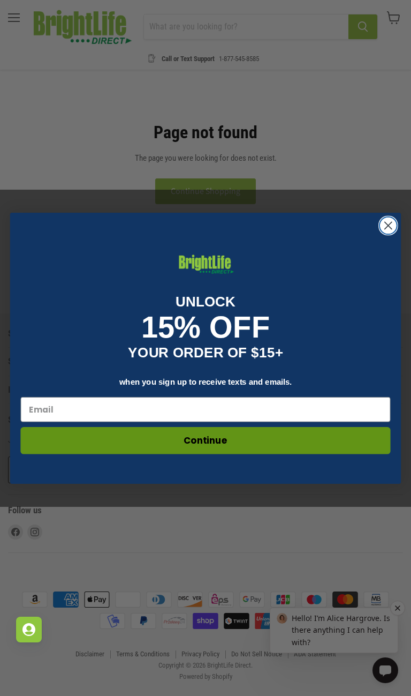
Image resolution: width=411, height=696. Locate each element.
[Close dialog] (388, 225)
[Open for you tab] (29, 629)
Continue (205, 440)
